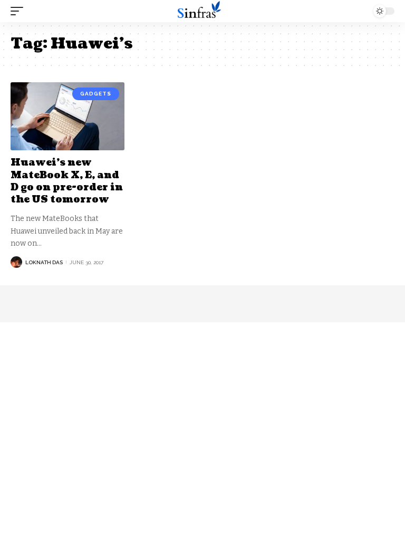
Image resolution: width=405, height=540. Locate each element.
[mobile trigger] (19, 11)
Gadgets (95, 94)
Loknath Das (44, 262)
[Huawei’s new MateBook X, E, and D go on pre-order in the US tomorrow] (67, 116)
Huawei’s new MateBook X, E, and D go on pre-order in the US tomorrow (67, 181)
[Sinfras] (202, 11)
